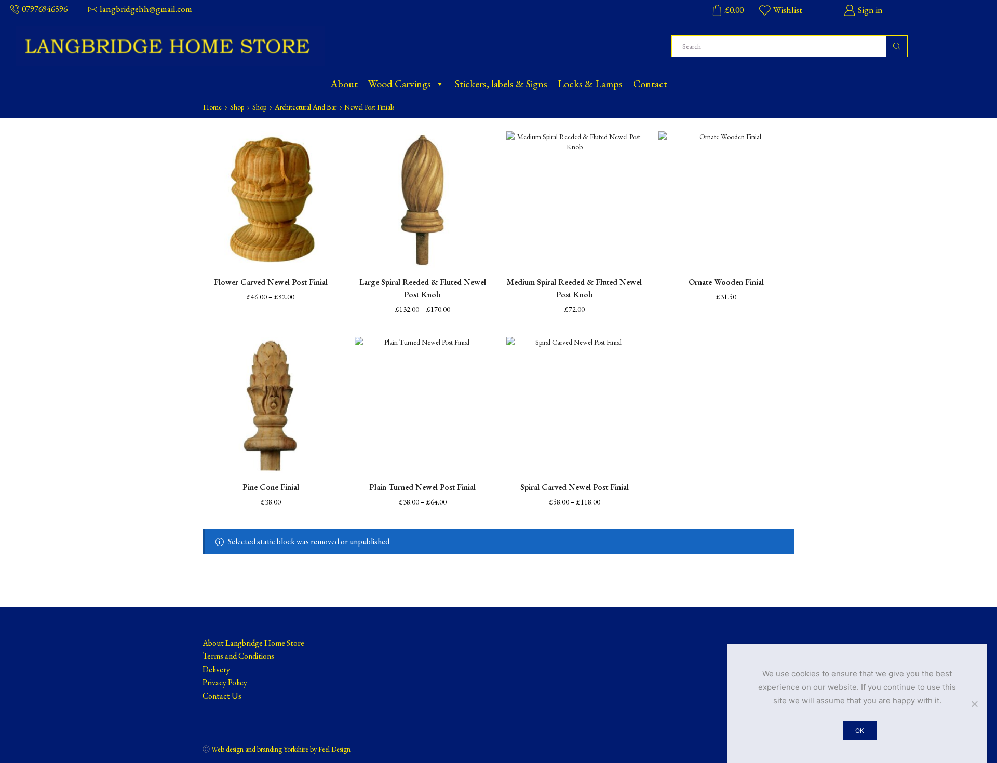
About (344, 83)
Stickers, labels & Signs (501, 83)
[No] (974, 704)
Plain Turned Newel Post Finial (422, 487)
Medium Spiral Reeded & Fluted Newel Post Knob (574, 288)
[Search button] (896, 46)
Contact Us (222, 695)
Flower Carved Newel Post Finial (271, 282)
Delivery (216, 669)
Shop (237, 107)
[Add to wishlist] (322, 153)
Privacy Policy (225, 682)
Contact (650, 83)
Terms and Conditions (238, 655)
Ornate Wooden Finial (726, 282)
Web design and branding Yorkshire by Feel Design (281, 749)
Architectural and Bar (305, 107)
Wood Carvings (399, 83)
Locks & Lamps (590, 83)
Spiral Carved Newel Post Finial (574, 487)
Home (212, 107)
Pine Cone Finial (270, 487)
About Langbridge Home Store (253, 642)
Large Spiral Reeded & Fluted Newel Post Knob (422, 288)
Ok (859, 730)
